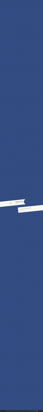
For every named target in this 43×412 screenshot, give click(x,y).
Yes (21, 210)
